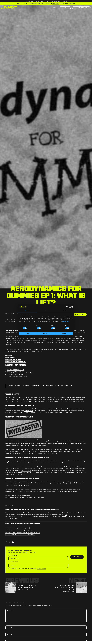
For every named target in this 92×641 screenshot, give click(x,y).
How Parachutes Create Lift (15, 369)
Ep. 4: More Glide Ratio (15, 361)
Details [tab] (46, 310)
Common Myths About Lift (15, 371)
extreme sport (28, 410)
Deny (28, 333)
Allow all (64, 333)
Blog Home (80, 314)
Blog (12, 313)
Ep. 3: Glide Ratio (13, 359)
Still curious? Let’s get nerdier (17, 376)
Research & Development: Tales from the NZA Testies (22, 532)
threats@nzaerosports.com (63, 412)
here (66, 514)
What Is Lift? (11, 368)
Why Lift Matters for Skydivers (16, 374)
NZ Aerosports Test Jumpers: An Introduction (20, 534)
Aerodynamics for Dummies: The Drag (17, 527)
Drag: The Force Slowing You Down (33, 497)
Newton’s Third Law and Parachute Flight (20, 373)
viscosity (13, 451)
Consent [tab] (27, 310)
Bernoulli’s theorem (37, 461)
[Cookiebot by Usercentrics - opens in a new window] (67, 307)
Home (7, 313)
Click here (55, 3)
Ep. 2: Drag (10, 357)
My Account (83, 8)
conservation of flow (68, 461)
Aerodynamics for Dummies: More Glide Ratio (20, 530)
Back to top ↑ (10, 505)
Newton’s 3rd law (13, 463)
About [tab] (64, 310)
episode (41, 512)
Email (13, 562)
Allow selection (46, 333)
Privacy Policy (65, 321)
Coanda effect (52, 461)
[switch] (39, 328)
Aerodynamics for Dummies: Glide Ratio (18, 529)
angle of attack (26, 470)
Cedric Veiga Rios (39, 453)
